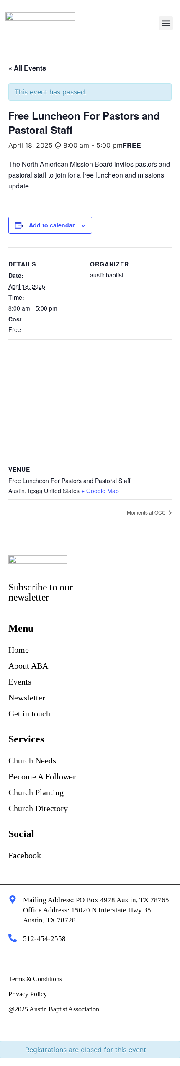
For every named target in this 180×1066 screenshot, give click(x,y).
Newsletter (26, 697)
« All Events (27, 68)
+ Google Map (100, 490)
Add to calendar (52, 225)
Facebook (24, 855)
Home (18, 649)
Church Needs (32, 760)
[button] (166, 23)
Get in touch (29, 713)
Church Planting (36, 792)
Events (19, 681)
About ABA (28, 665)
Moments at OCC (147, 512)
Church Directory (38, 808)
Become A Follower (42, 776)
